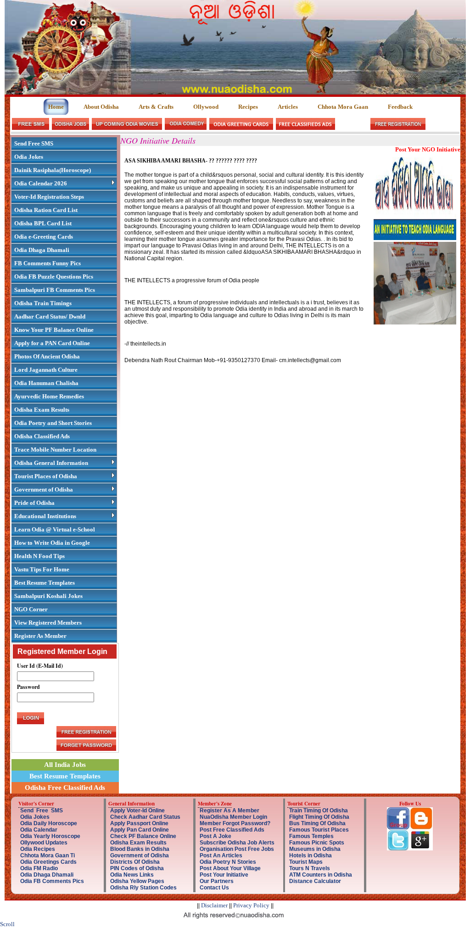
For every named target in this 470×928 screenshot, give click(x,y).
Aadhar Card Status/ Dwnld (49, 316)
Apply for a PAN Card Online (52, 343)
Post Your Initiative (224, 875)
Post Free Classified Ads (232, 830)
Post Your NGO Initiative (427, 149)
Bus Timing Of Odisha (317, 823)
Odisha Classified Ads (42, 436)
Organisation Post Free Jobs (237, 849)
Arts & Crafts (156, 106)
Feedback (400, 106)
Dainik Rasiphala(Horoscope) (52, 170)
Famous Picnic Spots (316, 842)
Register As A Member (229, 810)
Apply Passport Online (139, 823)
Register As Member (40, 635)
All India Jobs (65, 764)
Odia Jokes (28, 156)
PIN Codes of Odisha (137, 868)
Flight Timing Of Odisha (319, 817)
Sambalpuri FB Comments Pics (54, 289)
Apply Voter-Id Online (137, 810)
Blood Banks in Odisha (139, 849)
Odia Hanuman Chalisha (46, 383)
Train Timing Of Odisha (318, 810)
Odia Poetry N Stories (228, 862)
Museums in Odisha (315, 849)
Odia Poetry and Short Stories (53, 422)
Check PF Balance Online (143, 836)
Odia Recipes (37, 849)
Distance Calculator (315, 881)
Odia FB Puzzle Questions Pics (53, 276)
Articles (288, 106)
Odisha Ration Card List (46, 210)
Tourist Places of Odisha (45, 476)
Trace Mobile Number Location (55, 449)
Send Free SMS (33, 143)
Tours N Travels (309, 868)
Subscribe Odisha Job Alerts (237, 842)
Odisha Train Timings (43, 303)
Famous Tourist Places (319, 830)
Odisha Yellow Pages (137, 881)
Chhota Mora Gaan (343, 106)
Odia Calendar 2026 (40, 183)
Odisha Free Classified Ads (65, 787)
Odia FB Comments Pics (52, 881)
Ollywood (205, 106)
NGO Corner (31, 609)
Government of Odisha (43, 489)
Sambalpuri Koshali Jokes (48, 596)
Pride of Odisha (34, 502)
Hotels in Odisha (310, 855)
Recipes (248, 106)
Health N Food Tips (39, 556)
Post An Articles (221, 855)
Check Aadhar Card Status (145, 817)
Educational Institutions (45, 516)
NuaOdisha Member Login (233, 817)
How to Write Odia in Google (52, 542)
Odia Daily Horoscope (48, 823)
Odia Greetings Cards (48, 862)
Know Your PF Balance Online (54, 329)
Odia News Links (132, 875)
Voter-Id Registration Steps (49, 196)
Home (56, 106)
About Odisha (101, 106)
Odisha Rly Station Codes (143, 887)
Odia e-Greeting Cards (43, 236)
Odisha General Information (51, 462)
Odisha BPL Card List (43, 223)
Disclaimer (214, 905)
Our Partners (217, 881)
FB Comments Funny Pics (47, 263)
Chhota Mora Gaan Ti (47, 855)
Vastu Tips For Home (41, 569)
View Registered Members (48, 622)
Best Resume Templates (44, 582)
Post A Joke (215, 836)
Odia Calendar (38, 830)
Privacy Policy (251, 905)
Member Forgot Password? (235, 823)
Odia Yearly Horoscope (50, 836)
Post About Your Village (230, 868)
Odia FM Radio (39, 868)
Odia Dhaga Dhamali (41, 249)
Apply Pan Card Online (139, 830)
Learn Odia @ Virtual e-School (54, 529)
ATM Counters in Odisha (320, 875)
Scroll (7, 924)
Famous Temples (311, 836)
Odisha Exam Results (41, 409)
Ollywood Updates (43, 842)
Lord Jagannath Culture (46, 369)
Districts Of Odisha (135, 862)
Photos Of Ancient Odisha (47, 356)
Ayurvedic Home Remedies (49, 396)
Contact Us (214, 887)
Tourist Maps (306, 862)
